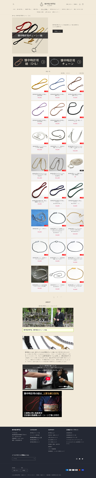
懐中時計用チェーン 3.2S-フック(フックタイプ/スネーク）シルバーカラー (75, 259)
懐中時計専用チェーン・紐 (36, 437)
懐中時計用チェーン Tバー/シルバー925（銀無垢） (39, 147)
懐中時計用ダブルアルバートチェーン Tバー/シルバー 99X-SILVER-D (57, 174)
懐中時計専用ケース (34, 439)
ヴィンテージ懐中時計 (35, 435)
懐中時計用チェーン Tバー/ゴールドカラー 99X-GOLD (75, 229)
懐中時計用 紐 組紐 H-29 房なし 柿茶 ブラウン (75, 95)
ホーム (13, 15)
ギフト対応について (52, 442)
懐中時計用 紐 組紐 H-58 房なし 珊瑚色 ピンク (57, 121)
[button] (13, 4)
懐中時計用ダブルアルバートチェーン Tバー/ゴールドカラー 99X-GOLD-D (40, 174)
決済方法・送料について (53, 435)
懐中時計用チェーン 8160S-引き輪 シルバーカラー (57, 147)
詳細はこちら (58, 31)
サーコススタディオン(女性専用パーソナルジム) (75, 442)
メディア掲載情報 (52, 449)
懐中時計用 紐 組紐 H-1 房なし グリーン (75, 201)
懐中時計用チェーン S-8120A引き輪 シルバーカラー (57, 258)
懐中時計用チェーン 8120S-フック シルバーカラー (39, 258)
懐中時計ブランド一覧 (35, 432)
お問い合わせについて (53, 437)
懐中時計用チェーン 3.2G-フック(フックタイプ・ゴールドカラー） (75, 286)
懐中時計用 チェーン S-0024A (57, 285)
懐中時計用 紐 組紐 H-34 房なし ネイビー (57, 201)
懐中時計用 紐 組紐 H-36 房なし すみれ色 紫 (40, 121)
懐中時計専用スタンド (35, 442)
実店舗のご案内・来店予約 (54, 444)
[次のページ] (61, 296)
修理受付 (50, 446)
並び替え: (63, 73)
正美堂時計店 (69, 432)
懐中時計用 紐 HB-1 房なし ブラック (75, 121)
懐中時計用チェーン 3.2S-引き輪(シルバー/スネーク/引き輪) (40, 285)
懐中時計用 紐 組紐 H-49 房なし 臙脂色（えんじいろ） (39, 201)
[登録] (34, 458)
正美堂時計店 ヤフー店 (71, 435)
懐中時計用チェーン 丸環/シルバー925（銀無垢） (75, 174)
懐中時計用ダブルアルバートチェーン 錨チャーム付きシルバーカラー (75, 147)
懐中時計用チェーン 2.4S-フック (40, 229)
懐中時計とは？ (51, 432)
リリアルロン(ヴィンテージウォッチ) (74, 439)
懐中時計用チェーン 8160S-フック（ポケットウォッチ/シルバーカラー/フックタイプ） (57, 230)
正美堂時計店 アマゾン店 (71, 437)
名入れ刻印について (52, 439)
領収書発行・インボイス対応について (56, 451)
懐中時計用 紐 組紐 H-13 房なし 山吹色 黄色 (40, 95)
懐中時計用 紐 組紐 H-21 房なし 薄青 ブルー (57, 95)
